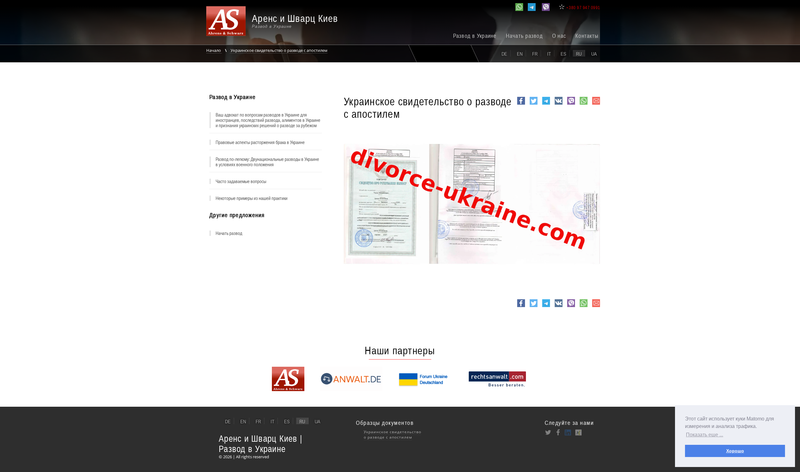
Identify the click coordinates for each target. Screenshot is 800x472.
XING (578, 432)
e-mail (596, 104)
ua (594, 54)
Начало (214, 50)
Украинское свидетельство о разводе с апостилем (279, 50)
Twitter (534, 104)
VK (558, 104)
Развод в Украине (475, 36)
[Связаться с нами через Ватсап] (519, 7)
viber (571, 104)
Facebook (521, 104)
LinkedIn (568, 432)
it (549, 54)
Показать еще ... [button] (704, 434)
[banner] (276, 24)
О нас (559, 36)
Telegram (546, 104)
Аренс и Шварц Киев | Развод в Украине (260, 443)
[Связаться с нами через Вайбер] (546, 7)
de (504, 54)
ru (579, 54)
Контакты (586, 36)
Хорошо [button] (735, 450)
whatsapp (584, 104)
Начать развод (524, 36)
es (563, 54)
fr (535, 54)
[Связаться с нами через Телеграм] (532, 7)
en (519, 54)
